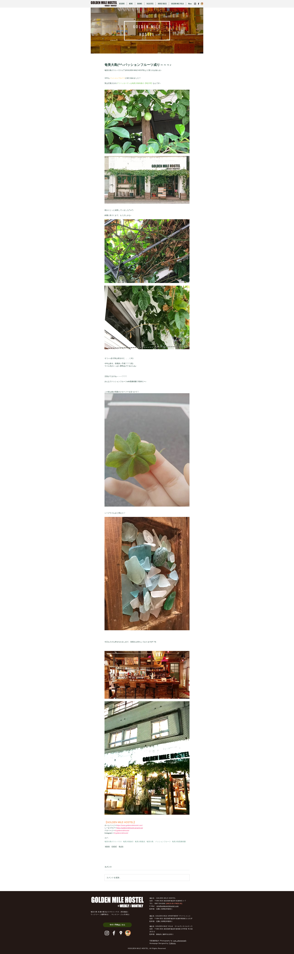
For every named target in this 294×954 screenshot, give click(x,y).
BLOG (121, 846)
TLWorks (172, 943)
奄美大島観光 (140, 841)
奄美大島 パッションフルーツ (159, 841)
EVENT (114, 846)
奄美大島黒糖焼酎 (179, 841)
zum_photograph (179, 941)
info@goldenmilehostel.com (168, 906)
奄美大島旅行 (128, 841)
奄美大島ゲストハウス (113, 841)
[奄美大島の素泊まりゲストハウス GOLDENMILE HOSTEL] (195, 3)
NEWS (107, 846)
